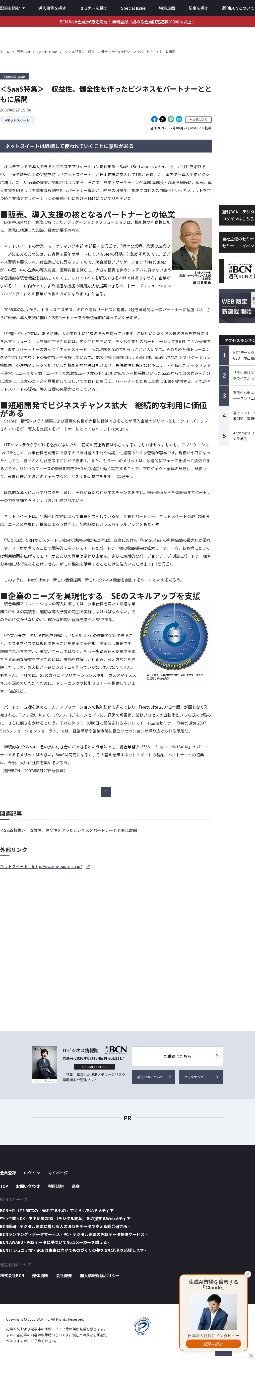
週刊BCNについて (238, 8)
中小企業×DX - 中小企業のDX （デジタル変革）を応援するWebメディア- (66, 1218)
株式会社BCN (12, 1275)
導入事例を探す (52, 8)
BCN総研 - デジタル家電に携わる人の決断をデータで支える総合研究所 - (65, 1226)
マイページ (58, 1173)
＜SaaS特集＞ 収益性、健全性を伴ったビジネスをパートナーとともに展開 (68, 830)
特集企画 (167, 8)
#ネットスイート (17, 120)
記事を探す (198, 8)
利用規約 (56, 1186)
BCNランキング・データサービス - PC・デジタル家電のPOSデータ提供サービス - (73, 1234)
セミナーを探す (94, 8)
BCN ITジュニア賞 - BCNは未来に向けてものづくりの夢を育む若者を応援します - (73, 1250)
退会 (76, 1186)
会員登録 (8, 1173)
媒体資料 (40, 1275)
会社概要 (64, 1275)
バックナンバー (195, 1076)
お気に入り (200, 119)
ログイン (32, 1173)
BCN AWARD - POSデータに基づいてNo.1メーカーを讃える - (55, 1242)
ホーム (5, 51)
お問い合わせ (28, 1186)
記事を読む (10, 8)
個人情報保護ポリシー (100, 1275)
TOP (4, 1186)
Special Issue (133, 8)
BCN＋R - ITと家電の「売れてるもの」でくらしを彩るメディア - (58, 1210)
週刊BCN (23, 51)
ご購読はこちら (177, 1056)
